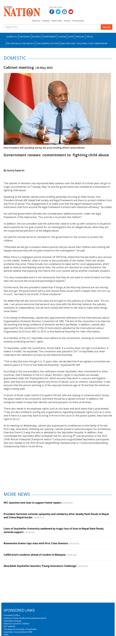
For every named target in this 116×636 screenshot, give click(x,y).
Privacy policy (78, 20)
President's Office (12, 615)
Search (106, 27)
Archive (67, 20)
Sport (71, 36)
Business (36, 36)
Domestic (11, 36)
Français (80, 36)
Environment (49, 36)
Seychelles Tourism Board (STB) (18, 632)
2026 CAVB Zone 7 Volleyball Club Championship (84, 43)
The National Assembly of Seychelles (20, 629)
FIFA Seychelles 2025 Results (21, 43)
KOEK (6, 634)
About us (36, 20)
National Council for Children (16, 623)
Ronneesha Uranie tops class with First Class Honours (36, 543)
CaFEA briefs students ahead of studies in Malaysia (35, 554)
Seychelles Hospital (12, 620)
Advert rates (56, 20)
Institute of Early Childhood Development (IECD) (25, 618)
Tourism (62, 36)
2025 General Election (47, 43)
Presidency (25, 36)
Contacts (45, 20)
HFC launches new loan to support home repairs (32, 502)
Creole (89, 36)
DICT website (9, 626)
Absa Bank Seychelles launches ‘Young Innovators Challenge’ (40, 566)
